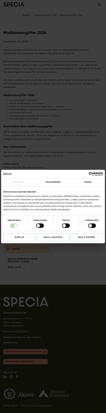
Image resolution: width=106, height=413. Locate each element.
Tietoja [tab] (87, 182)
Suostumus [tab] (18, 182)
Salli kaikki (86, 237)
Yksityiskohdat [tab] (52, 182)
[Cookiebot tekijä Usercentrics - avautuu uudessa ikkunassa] (91, 174)
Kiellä (19, 237)
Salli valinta (53, 237)
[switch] (40, 225)
